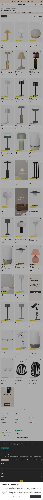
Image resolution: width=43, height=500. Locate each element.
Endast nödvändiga (23, 496)
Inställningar (14, 496)
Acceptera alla (36, 496)
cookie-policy (33, 493)
